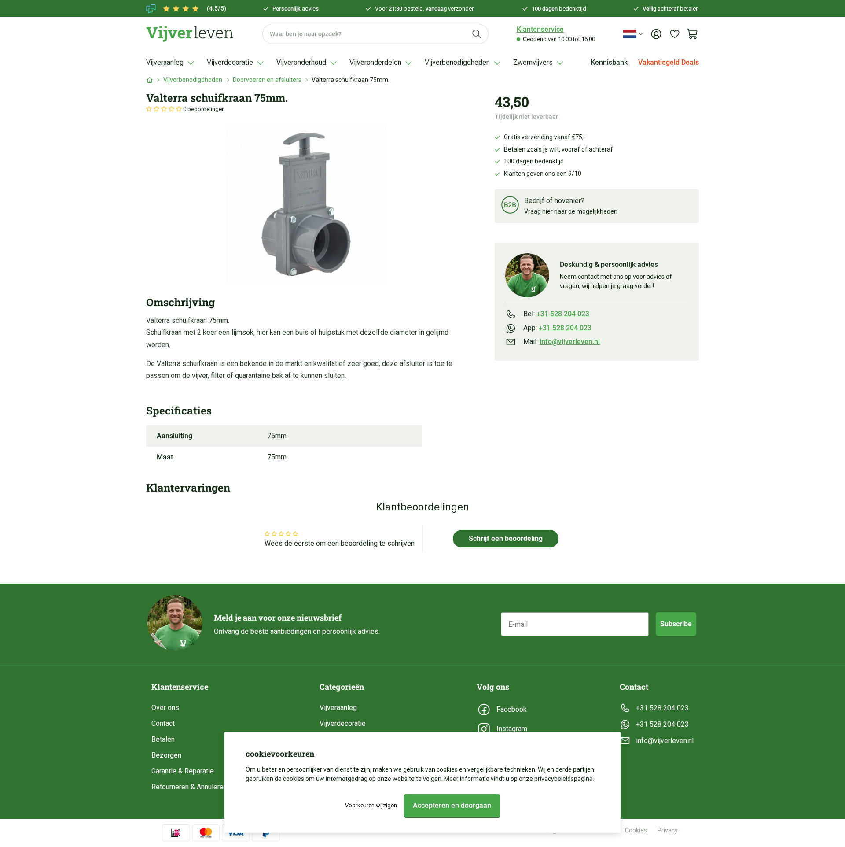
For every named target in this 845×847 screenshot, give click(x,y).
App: (557, 327)
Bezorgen (166, 755)
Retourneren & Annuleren (189, 787)
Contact (163, 723)
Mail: (561, 341)
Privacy (668, 830)
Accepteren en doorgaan (452, 805)
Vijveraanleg (338, 707)
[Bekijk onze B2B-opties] (510, 206)
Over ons (165, 707)
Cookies (636, 830)
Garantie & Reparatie (182, 771)
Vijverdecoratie (343, 723)
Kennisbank (609, 62)
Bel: (556, 314)
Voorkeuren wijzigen (371, 805)
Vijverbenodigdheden (192, 79)
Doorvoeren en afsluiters (267, 79)
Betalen (163, 739)
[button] (164, 109)
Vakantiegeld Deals (668, 62)
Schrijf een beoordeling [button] (506, 538)
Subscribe (676, 624)
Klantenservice (540, 29)
